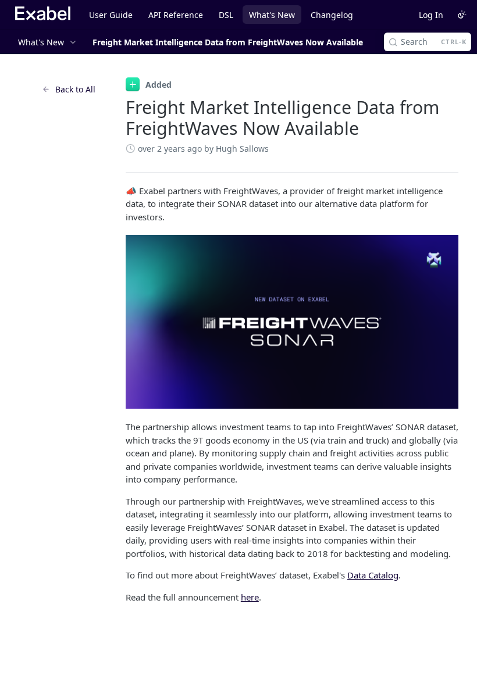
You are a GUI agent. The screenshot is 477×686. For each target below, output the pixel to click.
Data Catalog (372, 575)
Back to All (75, 89)
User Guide (111, 14)
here (250, 597)
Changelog (332, 14)
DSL (226, 14)
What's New (272, 14)
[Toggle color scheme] (462, 14)
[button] (292, 322)
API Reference (175, 14)
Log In (431, 14)
